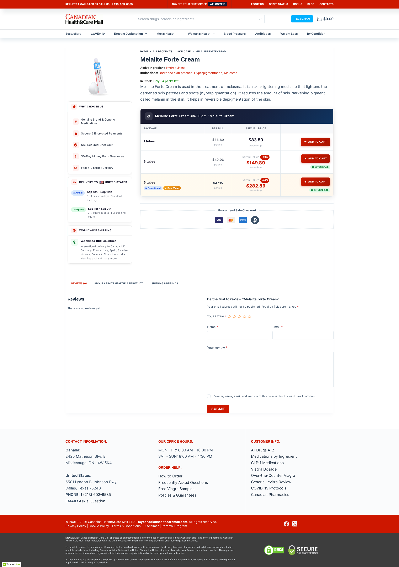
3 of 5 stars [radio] (239, 316)
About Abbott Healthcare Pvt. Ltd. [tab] (119, 283)
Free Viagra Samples (176, 489)
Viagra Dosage (264, 469)
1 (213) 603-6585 (95, 494)
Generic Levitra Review (271, 482)
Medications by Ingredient (274, 456)
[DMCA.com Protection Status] (274, 550)
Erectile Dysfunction (128, 33)
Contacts (326, 4)
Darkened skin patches (175, 73)
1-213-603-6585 (122, 4)
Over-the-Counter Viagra (273, 475)
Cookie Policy (99, 526)
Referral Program (174, 526)
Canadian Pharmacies (270, 494)
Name (212, 327)
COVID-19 (98, 33)
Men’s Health (165, 33)
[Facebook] (286, 523)
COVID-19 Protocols (268, 488)
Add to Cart (317, 141)
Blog (310, 4)
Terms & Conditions (126, 526)
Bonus (297, 4)
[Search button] (260, 19)
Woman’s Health (199, 33)
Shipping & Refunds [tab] (164, 283)
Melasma (230, 73)
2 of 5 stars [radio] (234, 316)
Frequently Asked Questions (183, 482)
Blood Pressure (235, 33)
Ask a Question (92, 501)
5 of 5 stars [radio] (249, 316)
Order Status (278, 4)
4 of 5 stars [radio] (244, 316)
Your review (217, 348)
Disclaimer (151, 526)
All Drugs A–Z (262, 450)
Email (277, 327)
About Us (257, 4)
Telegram (302, 18)
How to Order (170, 476)
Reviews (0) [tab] (79, 283)
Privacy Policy (75, 526)
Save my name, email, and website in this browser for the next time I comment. (264, 396)
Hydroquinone (175, 67)
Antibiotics (263, 33)
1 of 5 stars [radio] (229, 316)
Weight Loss (289, 33)
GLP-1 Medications (267, 463)
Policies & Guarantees (177, 495)
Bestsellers (73, 33)
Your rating (216, 316)
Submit (218, 409)
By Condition (316, 33)
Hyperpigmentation (208, 73)
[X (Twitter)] (294, 523)
